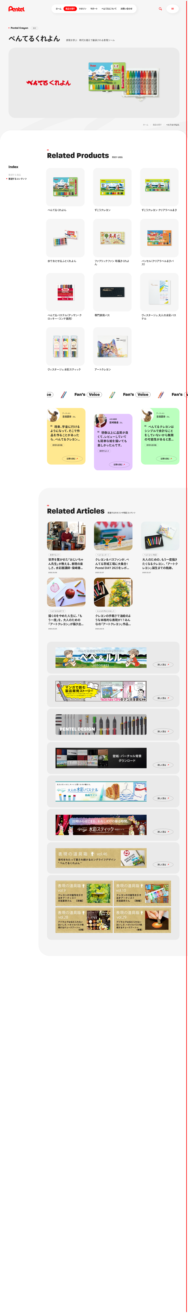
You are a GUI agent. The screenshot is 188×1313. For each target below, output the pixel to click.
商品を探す (70, 9)
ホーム (59, 9)
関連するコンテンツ (18, 179)
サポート (94, 9)
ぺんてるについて (109, 9)
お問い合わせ (126, 9)
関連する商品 (15, 175)
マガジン (82, 9)
